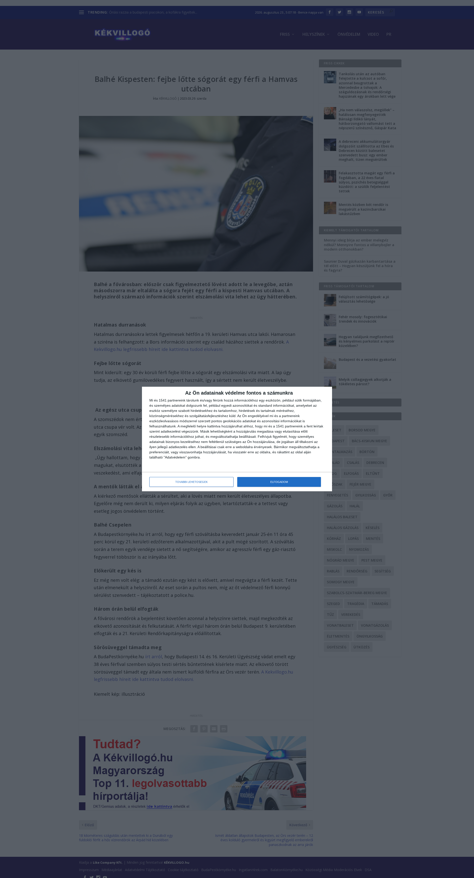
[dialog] (237, 439)
